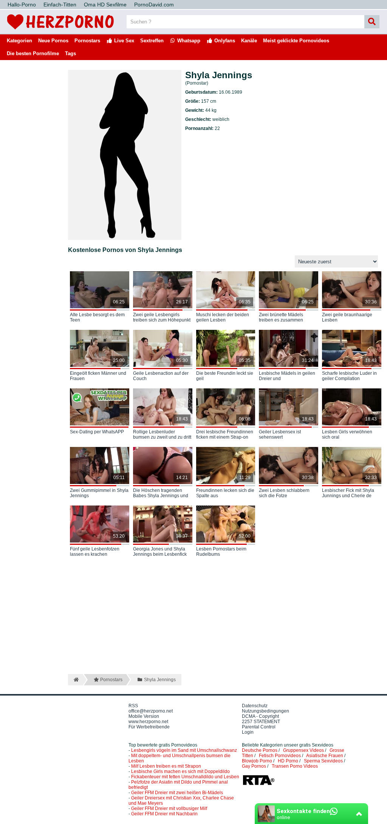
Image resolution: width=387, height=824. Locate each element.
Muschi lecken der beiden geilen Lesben (222, 317)
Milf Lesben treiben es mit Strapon (166, 766)
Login (248, 732)
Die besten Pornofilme (33, 53)
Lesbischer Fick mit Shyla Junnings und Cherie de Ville (348, 493)
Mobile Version (143, 716)
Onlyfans (224, 40)
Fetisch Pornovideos (280, 755)
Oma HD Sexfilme (105, 5)
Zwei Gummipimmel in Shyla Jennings (99, 493)
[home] (75, 679)
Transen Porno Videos (295, 766)
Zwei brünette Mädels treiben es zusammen (281, 317)
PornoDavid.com (154, 5)
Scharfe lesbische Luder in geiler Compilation (349, 376)
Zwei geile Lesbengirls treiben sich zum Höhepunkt (161, 317)
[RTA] (258, 784)
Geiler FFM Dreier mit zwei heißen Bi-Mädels (177, 792)
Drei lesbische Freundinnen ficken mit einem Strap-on (224, 434)
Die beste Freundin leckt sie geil (224, 376)
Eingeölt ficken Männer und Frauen (98, 376)
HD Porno (288, 761)
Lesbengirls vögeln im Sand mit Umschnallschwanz (184, 750)
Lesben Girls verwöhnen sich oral (347, 434)
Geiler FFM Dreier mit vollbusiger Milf (169, 808)
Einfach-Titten (59, 5)
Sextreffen (152, 40)
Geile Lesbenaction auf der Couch (161, 376)
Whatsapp (188, 40)
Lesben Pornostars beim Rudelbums (221, 551)
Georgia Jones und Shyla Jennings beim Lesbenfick (160, 551)
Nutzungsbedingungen (265, 711)
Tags (70, 53)
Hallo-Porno (22, 5)
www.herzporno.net (148, 721)
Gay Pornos (254, 766)
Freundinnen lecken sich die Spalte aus (225, 493)
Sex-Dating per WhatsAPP (97, 431)
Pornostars (87, 40)
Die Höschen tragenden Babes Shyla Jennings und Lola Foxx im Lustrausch (160, 493)
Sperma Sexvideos (323, 761)
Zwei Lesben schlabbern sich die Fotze (284, 493)
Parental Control (259, 727)
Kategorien (19, 40)
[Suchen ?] (371, 21)
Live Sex (123, 40)
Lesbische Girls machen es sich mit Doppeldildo (180, 771)
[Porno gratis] (60, 31)
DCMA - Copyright (260, 716)
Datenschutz (255, 705)
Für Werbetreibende (149, 727)
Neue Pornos (53, 40)
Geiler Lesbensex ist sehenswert (280, 434)
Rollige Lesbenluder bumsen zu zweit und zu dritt (162, 434)
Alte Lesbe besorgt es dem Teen (97, 317)
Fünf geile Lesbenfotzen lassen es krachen (94, 551)
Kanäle (249, 40)
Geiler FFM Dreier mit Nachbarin (164, 813)
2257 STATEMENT (261, 721)
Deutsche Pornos (259, 750)
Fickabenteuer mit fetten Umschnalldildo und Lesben (185, 776)
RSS (133, 705)
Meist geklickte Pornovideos (296, 40)
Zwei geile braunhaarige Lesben (347, 317)
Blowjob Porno (257, 761)
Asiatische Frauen (324, 755)
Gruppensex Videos (303, 750)
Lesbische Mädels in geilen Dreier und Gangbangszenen (287, 376)
